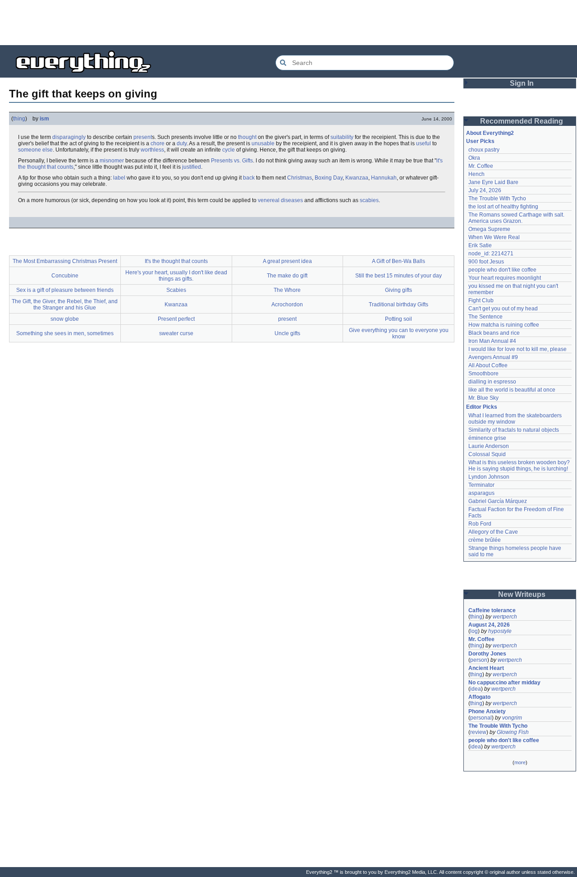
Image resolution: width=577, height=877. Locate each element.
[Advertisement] (288, 22)
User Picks (480, 141)
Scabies (176, 290)
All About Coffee (488, 365)
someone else (35, 150)
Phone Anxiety (487, 711)
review (478, 732)
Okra (474, 158)
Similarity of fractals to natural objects (513, 430)
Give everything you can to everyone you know (399, 333)
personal (481, 718)
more (520, 762)
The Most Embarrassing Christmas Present (65, 261)
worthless (152, 150)
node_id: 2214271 (490, 253)
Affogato (479, 697)
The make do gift (287, 275)
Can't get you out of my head (503, 308)
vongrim (512, 718)
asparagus (481, 493)
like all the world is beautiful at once (511, 390)
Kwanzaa (356, 178)
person (478, 660)
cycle (228, 150)
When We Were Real (494, 237)
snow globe (64, 319)
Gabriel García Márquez (497, 501)
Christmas (299, 178)
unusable (263, 143)
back (249, 178)
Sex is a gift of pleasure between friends (65, 290)
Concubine (64, 275)
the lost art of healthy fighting (503, 206)
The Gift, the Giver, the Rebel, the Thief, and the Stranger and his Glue (65, 304)
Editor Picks (481, 407)
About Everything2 (490, 133)
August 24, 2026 (489, 625)
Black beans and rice (494, 333)
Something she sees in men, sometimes (65, 333)
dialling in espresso (492, 381)
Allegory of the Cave (493, 532)
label (119, 178)
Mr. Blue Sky (483, 398)
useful (423, 143)
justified (191, 167)
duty (182, 143)
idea (475, 689)
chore (158, 143)
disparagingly (69, 137)
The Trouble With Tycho (497, 198)
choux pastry (483, 150)
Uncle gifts (287, 333)
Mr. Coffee (480, 166)
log (474, 631)
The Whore (287, 290)
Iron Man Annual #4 (492, 341)
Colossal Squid (487, 454)
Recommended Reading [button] (521, 121)
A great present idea (287, 261)
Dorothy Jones (487, 654)
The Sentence (485, 317)
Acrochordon (287, 304)
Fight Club (481, 300)
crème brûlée (484, 540)
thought (247, 137)
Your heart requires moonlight (504, 278)
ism (44, 118)
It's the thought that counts (176, 261)
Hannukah (384, 178)
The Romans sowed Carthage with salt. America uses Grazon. (516, 218)
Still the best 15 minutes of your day (398, 275)
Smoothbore (483, 373)
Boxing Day (329, 178)
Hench (476, 174)
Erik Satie (480, 245)
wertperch (505, 617)
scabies (369, 200)
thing (19, 118)
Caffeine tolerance (492, 610)
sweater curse (176, 333)
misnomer (112, 160)
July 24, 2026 (484, 190)
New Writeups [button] (521, 594)
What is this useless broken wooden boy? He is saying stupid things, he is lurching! (519, 465)
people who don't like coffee (502, 270)
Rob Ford (479, 524)
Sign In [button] (522, 83)
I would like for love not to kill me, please (517, 349)
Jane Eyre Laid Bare (493, 182)
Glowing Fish (513, 732)
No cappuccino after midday (504, 682)
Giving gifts (398, 290)
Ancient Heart (486, 668)
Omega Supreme (489, 229)
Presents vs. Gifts (232, 160)
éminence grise (487, 438)
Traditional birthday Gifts (398, 304)
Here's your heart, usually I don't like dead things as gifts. (176, 275)
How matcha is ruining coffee (503, 325)
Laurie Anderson (488, 446)
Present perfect (176, 319)
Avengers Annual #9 (493, 357)
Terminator (481, 485)
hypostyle (500, 631)
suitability (341, 137)
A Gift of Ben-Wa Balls (398, 261)
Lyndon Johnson (488, 477)
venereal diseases (280, 200)
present (142, 137)
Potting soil (398, 319)
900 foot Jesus (486, 261)
